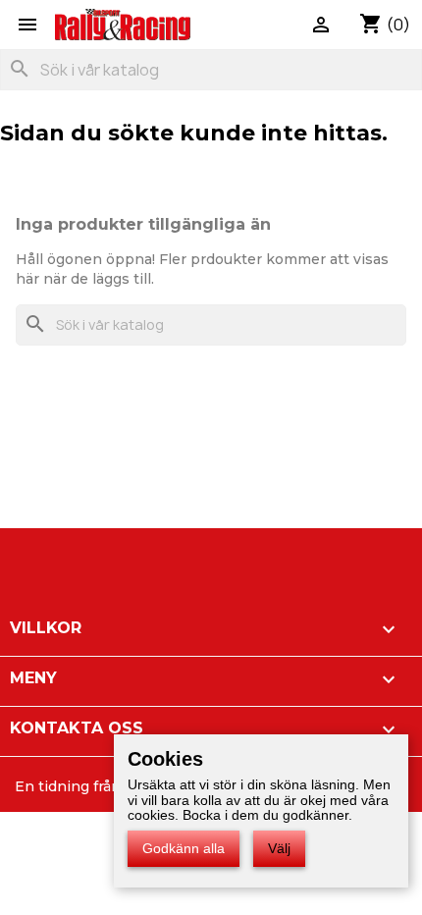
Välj (279, 848)
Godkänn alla (183, 848)
